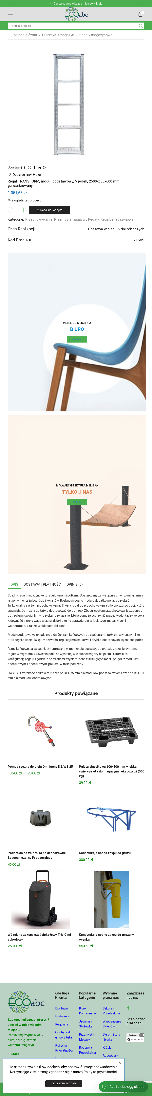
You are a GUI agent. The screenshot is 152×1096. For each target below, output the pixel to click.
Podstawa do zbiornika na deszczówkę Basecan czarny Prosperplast (37, 855)
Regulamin (62, 1024)
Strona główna (25, 35)
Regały (93, 219)
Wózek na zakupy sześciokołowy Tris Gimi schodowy (39, 937)
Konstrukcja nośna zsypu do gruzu (105, 853)
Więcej (77, 339)
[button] (9, 3)
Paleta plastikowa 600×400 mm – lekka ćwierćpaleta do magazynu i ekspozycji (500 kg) (111, 771)
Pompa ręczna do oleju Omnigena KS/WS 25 (40, 767)
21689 (138, 240)
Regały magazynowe (95, 35)
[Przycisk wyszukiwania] (141, 26)
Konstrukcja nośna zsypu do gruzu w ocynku (106, 937)
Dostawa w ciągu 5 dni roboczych (116, 229)
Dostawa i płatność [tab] (42, 584)
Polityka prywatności (100, 1072)
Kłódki (107, 1047)
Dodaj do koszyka (51, 210)
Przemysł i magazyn (58, 35)
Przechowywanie (38, 219)
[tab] (14, 584)
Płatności (62, 1016)
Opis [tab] (14, 584)
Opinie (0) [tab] (74, 584)
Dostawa (61, 1008)
